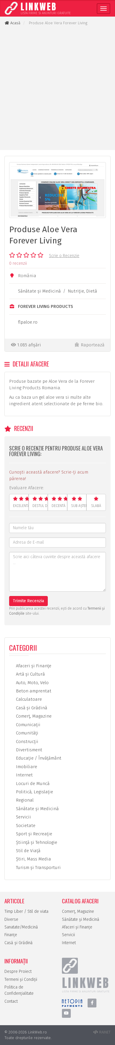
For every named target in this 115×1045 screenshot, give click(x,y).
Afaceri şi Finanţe (33, 665)
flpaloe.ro (27, 322)
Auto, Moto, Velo (32, 682)
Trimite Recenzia (28, 600)
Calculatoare (28, 699)
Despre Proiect (18, 971)
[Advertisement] (57, 88)
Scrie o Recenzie (64, 255)
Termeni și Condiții (20, 979)
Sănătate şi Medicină (39, 291)
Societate (25, 825)
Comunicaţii (27, 724)
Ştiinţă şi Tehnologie (36, 842)
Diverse (11, 919)
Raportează (92, 345)
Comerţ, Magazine (33, 716)
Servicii (23, 817)
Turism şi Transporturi (38, 867)
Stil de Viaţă (27, 850)
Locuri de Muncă (32, 783)
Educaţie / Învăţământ (38, 758)
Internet (24, 775)
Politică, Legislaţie (34, 791)
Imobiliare (26, 766)
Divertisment (28, 749)
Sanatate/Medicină (21, 927)
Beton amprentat (33, 691)
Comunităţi (26, 733)
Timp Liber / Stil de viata (26, 911)
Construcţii (26, 741)
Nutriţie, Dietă (82, 291)
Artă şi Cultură (30, 674)
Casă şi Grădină (31, 707)
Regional (24, 800)
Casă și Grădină (18, 942)
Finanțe (10, 934)
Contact (11, 1001)
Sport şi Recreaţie (33, 833)
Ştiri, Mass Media (33, 859)
